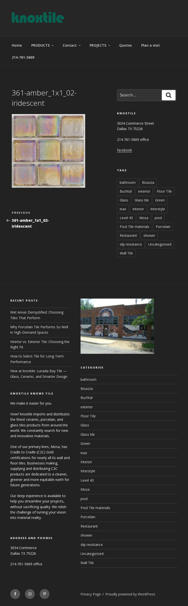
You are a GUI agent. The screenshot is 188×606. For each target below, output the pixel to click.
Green (160, 200)
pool (158, 217)
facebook (124, 150)
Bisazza (148, 182)
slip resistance (131, 244)
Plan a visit (150, 45)
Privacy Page (91, 594)
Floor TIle (164, 191)
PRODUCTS (40, 45)
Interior (138, 209)
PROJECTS (98, 45)
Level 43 (126, 217)
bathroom (128, 182)
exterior (144, 191)
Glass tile (142, 200)
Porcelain (163, 226)
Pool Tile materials (134, 226)
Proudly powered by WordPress (130, 594)
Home (17, 45)
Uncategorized (159, 244)
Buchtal (126, 191)
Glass (124, 200)
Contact (70, 45)
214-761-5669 (23, 57)
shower (149, 235)
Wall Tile (126, 253)
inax (123, 209)
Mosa (143, 217)
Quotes (125, 45)
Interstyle (157, 209)
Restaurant (128, 235)
